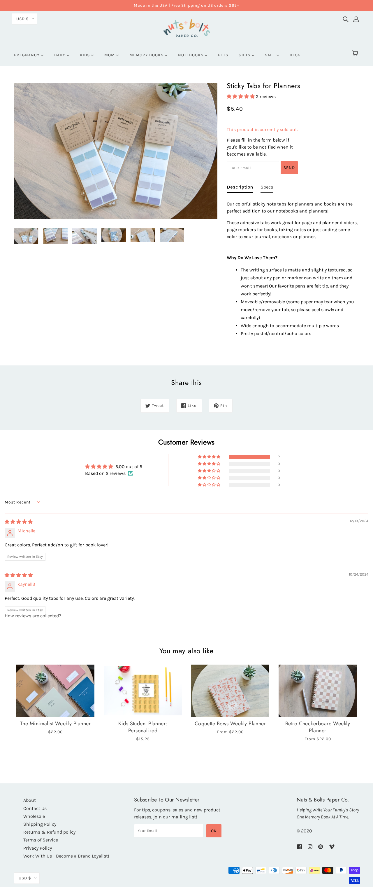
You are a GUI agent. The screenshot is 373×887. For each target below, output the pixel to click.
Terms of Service (40, 840)
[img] (345, 17)
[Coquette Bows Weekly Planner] (230, 691)
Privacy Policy (37, 848)
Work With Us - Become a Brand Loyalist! (66, 856)
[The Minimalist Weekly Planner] (55, 691)
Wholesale (34, 816)
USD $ (22, 18)
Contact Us (35, 808)
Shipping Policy (39, 824)
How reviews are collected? (33, 615)
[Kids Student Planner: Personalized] (143, 691)
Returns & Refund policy (49, 832)
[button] (241, 96)
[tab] (240, 188)
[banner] (186, 27)
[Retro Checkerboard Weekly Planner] (318, 691)
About (29, 800)
